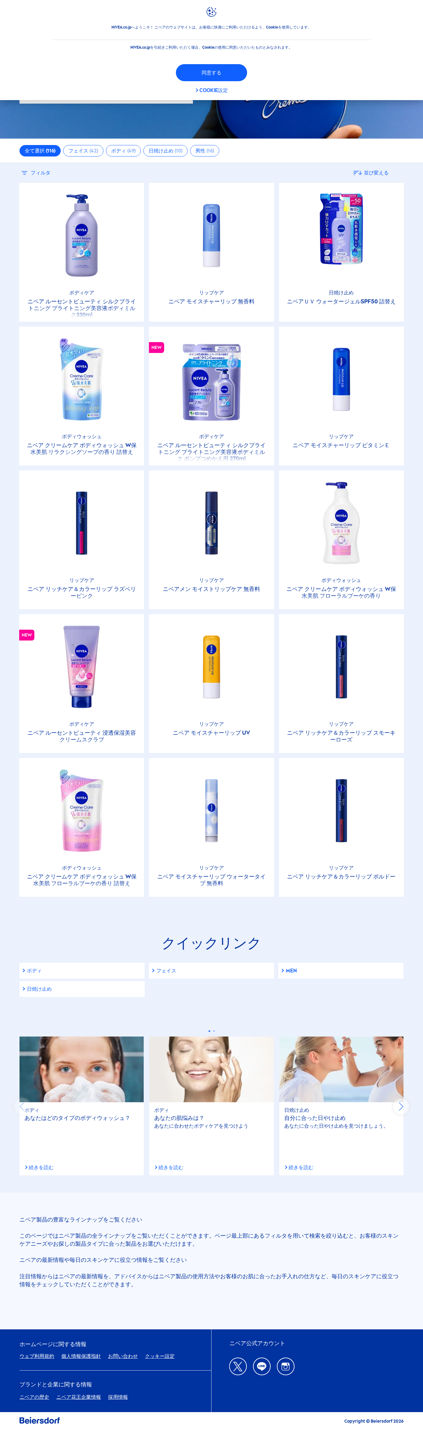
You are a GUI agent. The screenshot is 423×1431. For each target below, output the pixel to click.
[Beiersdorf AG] (40, 1421)
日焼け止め (39, 989)
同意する (211, 73)
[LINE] (262, 1366)
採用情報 (118, 1397)
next (401, 1107)
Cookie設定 (213, 90)
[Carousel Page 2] (214, 1031)
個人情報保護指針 (81, 1356)
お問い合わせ (123, 1356)
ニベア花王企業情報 (78, 1397)
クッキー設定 (160, 1356)
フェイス (166, 971)
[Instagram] (285, 1366)
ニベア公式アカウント (257, 1343)
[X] (238, 1366)
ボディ (34, 971)
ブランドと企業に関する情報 (56, 1384)
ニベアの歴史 (34, 1397)
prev (22, 1107)
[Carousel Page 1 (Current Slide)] (209, 1031)
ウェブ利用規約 (37, 1356)
